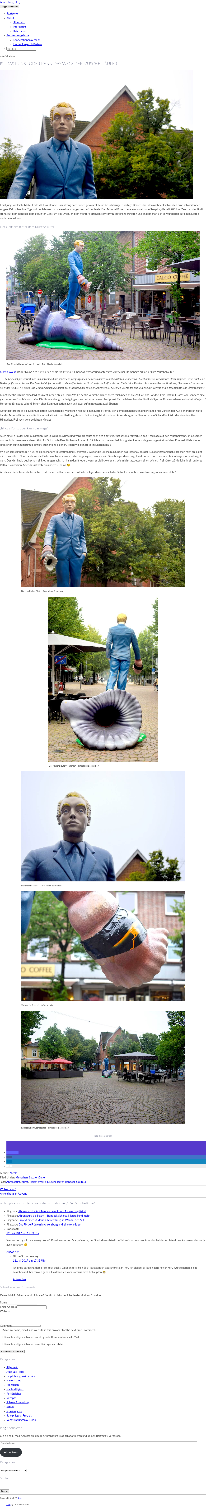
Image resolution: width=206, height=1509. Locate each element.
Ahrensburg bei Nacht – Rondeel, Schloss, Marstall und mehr (54, 1215)
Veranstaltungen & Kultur (21, 1420)
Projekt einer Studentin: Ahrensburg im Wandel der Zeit (51, 1220)
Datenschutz (20, 31)
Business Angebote (17, 35)
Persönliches (13, 1393)
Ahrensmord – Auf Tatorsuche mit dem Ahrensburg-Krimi (52, 1211)
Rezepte (11, 1398)
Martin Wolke (8, 372)
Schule (10, 1406)
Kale (20, 1498)
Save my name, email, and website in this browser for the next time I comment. (49, 1330)
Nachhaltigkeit (14, 1389)
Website (5, 1311)
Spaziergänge (37, 1177)
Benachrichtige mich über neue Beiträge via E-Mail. (34, 1344)
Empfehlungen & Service (21, 1376)
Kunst (24, 1182)
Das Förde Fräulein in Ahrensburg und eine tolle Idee (49, 1224)
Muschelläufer (55, 1182)
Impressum (19, 26)
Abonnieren (11, 1452)
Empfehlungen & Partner (27, 44)
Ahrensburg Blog (10, 2)
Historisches (13, 1380)
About (10, 18)
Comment (6, 1325)
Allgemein (12, 1367)
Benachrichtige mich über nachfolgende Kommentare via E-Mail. (42, 1337)
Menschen (21, 1177)
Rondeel (70, 1182)
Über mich (19, 22)
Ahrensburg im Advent (13, 1193)
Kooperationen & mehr (26, 40)
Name (3, 1302)
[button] (12, 1152)
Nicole (13, 1173)
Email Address (8, 1307)
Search (4, 1491)
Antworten (12, 1252)
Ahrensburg (13, 1182)
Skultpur (81, 1182)
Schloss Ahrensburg (17, 1402)
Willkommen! (8, 1189)
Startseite (12, 13)
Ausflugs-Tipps (15, 1371)
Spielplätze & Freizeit (19, 1415)
